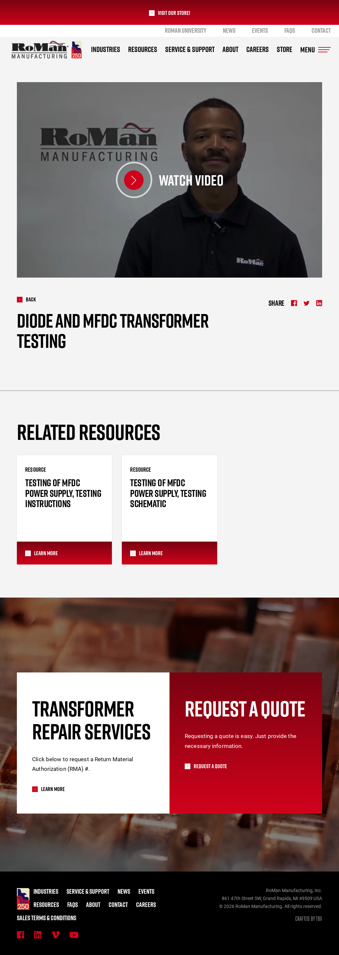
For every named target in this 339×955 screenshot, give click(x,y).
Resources (142, 49)
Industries (105, 49)
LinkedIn (37, 934)
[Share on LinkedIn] (319, 303)
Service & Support (190, 49)
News (229, 30)
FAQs (289, 30)
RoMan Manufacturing (47, 50)
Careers (257, 49)
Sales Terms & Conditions (46, 918)
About (230, 49)
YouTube (74, 935)
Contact (321, 30)
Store (284, 49)
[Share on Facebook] (294, 303)
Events (260, 30)
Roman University (185, 30)
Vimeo (55, 934)
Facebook (20, 934)
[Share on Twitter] (307, 303)
